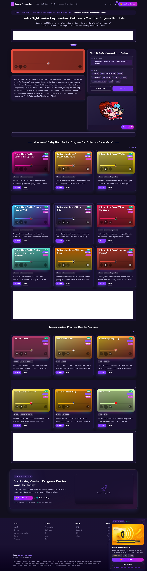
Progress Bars (63, 4)
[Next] (24, 66)
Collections (44, 4)
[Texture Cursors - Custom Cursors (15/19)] (135, 567)
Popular (53, 4)
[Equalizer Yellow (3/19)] (118, 567)
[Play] (20, 67)
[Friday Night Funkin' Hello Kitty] (73, 215)
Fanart (123, 77)
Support (79, 530)
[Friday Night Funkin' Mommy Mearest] (115, 258)
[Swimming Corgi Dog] (115, 347)
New (37, 4)
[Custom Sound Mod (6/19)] (122, 567)
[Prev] (16, 66)
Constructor (74, 4)
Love (118, 81)
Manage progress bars (21, 533)
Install (16, 527)
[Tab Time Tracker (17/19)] (138, 567)
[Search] (106, 4)
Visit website (127, 564)
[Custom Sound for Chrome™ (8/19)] (125, 567)
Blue (115, 77)
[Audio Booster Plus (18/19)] (139, 567)
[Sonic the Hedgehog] (73, 400)
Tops (46, 533)
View (25, 188)
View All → (132, 147)
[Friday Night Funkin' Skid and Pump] (73, 258)
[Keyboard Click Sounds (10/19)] (128, 567)
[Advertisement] (73, 35)
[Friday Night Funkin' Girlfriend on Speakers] (31, 162)
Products (17, 539)
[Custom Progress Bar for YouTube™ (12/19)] (131, 567)
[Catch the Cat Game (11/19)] (129, 567)
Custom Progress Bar (108, 73)
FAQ (77, 527)
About (78, 536)
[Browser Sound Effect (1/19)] (114, 567)
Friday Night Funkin (99, 81)
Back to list (102, 88)
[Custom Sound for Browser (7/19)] (124, 567)
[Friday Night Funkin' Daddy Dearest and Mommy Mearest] (31, 258)
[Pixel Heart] (115, 400)
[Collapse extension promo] (142, 521)
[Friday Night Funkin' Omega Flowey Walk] (31, 215)
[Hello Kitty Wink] (73, 347)
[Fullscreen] (80, 66)
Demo (16, 536)
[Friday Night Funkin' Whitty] (115, 162)
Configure (17, 530)
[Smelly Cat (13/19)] (132, 567)
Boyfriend (96, 77)
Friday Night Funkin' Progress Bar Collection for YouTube (111, 62)
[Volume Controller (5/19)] (121, 567)
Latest (47, 536)
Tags (46, 539)
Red (111, 81)
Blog (77, 533)
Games (95, 73)
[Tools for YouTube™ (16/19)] (136, 567)
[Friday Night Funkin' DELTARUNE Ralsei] (73, 162)
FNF (120, 73)
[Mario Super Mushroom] (31, 400)
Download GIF (128, 127)
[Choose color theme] (110, 4)
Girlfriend (106, 77)
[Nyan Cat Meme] (31, 347)
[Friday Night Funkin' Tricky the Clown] (115, 215)
